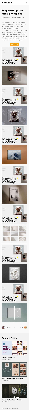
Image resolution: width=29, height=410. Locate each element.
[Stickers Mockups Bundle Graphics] (14, 391)
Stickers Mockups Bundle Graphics (12, 399)
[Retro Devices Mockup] (14, 348)
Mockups (21, 17)
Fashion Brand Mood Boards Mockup (12, 378)
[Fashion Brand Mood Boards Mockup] (14, 369)
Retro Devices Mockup (8, 357)
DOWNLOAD (14, 44)
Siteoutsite (7, 2)
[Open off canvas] (26, 2)
